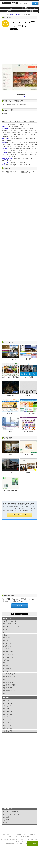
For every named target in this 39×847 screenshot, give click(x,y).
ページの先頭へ (32, 843)
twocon (4, 142)
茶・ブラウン (8, 714)
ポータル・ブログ (9, 657)
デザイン (7, 660)
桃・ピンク (7, 725)
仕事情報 (9, 11)
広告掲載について (21, 834)
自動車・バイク (9, 651)
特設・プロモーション (11, 688)
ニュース (7, 632)
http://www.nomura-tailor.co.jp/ (19, 97)
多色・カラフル (9, 731)
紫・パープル (8, 722)
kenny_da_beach (7, 159)
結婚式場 (7, 817)
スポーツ (7, 629)
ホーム (10, 8)
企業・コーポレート (10, 621)
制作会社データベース (29, 8)
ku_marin (4, 152)
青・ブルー (7, 700)
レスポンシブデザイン (11, 811)
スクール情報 (29, 11)
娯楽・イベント (9, 665)
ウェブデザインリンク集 (11, 814)
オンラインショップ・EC (12, 626)
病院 (5, 822)
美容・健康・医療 (9, 676)
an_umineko (5, 128)
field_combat (5, 163)
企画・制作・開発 (9, 685)
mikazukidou (5, 138)
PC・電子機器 (8, 654)
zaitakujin (4, 126)
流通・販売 (7, 646)
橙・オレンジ (8, 703)
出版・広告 (7, 668)
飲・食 (6, 640)
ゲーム (6, 671)
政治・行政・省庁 (9, 690)
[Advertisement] (19, 47)
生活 (5, 635)
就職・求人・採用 (9, 682)
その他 (6, 693)
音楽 (5, 679)
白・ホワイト (8, 711)
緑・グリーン (8, 717)
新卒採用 (7, 820)
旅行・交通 (7, 643)
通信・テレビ (8, 649)
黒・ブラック (8, 728)
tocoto (3, 165)
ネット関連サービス (10, 624)
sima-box (4, 148)
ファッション (8, 663)
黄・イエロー (8, 706)
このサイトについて (7, 834)
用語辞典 (32, 834)
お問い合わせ (25, 836)
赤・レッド (7, 720)
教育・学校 (7, 637)
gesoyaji (4, 124)
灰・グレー (7, 708)
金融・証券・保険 (9, 674)
